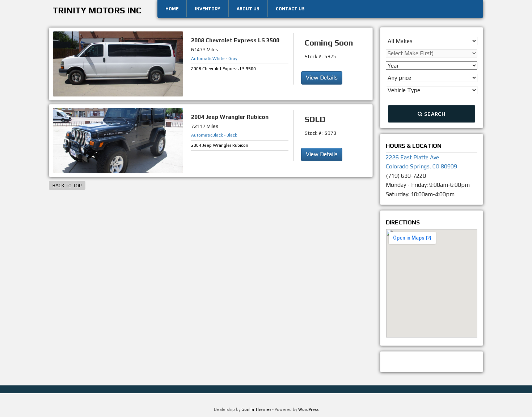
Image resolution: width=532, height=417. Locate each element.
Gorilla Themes (256, 409)
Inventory (207, 8)
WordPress (308, 409)
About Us (248, 8)
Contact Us (290, 8)
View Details (322, 77)
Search (434, 114)
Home (171, 8)
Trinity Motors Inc (96, 10)
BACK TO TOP (67, 185)
